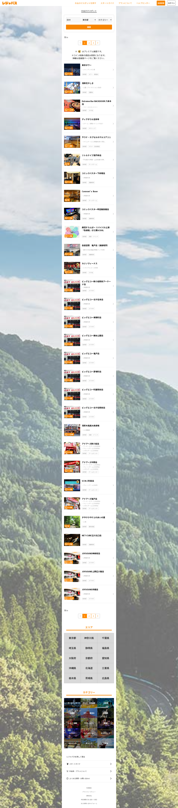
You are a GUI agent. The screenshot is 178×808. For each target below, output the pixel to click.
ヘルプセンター (143, 3)
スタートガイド (107, 3)
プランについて (125, 3)
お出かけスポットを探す (85, 3)
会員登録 (161, 3)
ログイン (171, 3)
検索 (89, 27)
